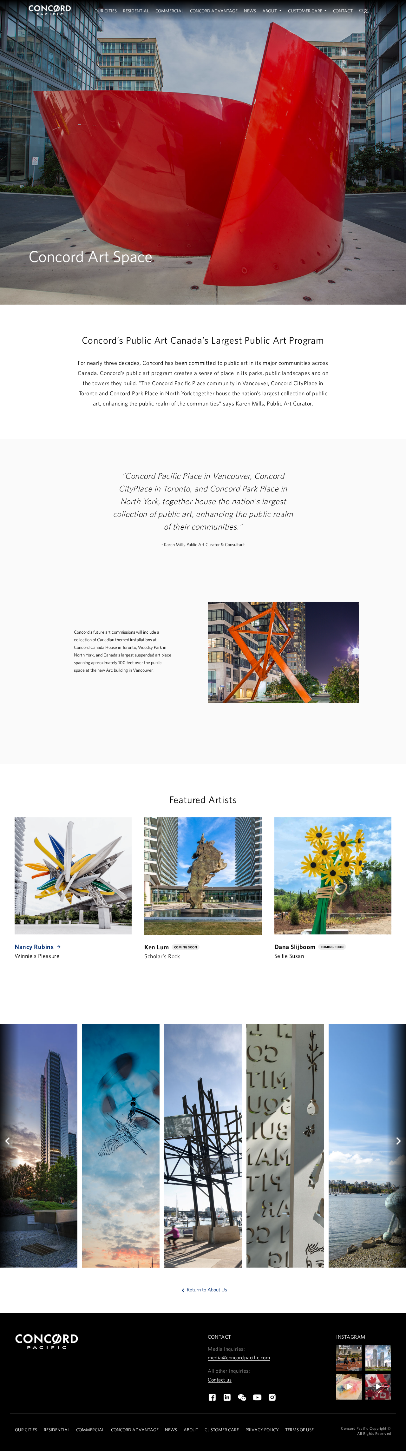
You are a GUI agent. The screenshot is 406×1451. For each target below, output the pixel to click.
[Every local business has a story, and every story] (349, 1387)
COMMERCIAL (90, 1429)
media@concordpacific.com (239, 1357)
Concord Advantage (214, 10)
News (250, 10)
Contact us (220, 1379)
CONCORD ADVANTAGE (135, 1429)
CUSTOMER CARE (222, 1429)
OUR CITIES (26, 1429)
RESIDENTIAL (57, 1429)
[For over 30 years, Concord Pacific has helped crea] (349, 1358)
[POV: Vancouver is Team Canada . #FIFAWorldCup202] (378, 1387)
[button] (9, 1146)
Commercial (169, 10)
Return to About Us (203, 1289)
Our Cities (106, 10)
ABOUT (191, 1429)
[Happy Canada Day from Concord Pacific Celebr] (378, 1358)
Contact (343, 10)
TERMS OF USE (299, 1429)
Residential (136, 10)
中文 (363, 10)
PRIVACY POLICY (262, 1429)
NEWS (171, 1429)
